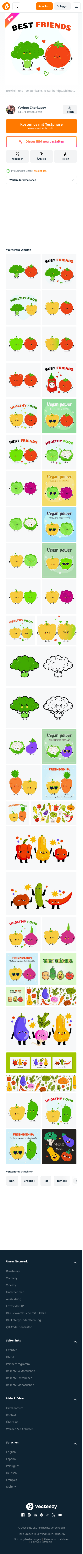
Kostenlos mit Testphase (41, 126)
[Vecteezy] (6, 6)
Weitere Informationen (22, 180)
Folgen (70, 111)
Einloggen (62, 6)
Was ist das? (40, 170)
